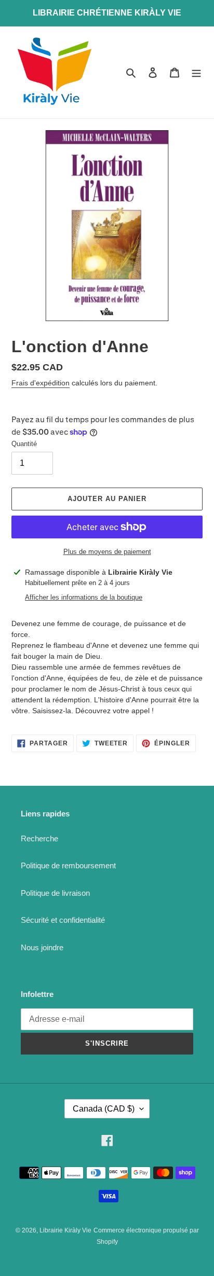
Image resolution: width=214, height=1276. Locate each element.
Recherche (39, 838)
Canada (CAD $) (104, 1108)
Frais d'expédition (40, 383)
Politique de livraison (55, 893)
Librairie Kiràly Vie (65, 1230)
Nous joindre (42, 947)
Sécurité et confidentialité (63, 920)
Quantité (24, 444)
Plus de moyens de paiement (107, 552)
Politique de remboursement (68, 865)
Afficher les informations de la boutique (83, 597)
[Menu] (196, 72)
